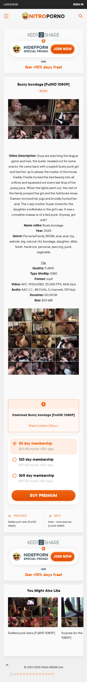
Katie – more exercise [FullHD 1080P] (59, 524)
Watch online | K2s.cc (43, 425)
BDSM (43, 91)
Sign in (78, 4)
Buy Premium (43, 495)
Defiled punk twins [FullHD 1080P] (22, 524)
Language (11, 4)
